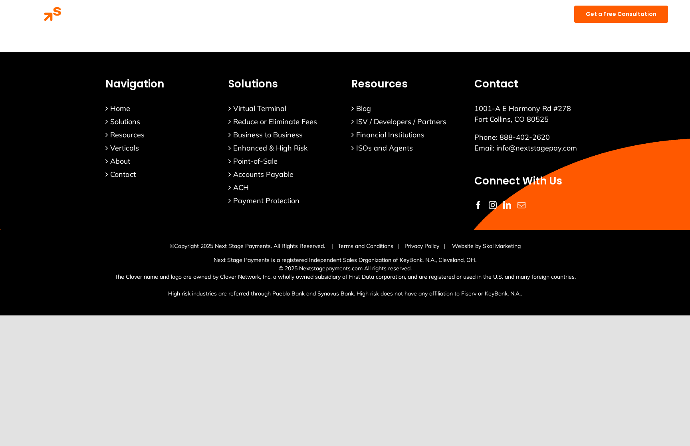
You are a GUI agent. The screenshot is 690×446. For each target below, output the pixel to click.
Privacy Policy (421, 246)
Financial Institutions (390, 134)
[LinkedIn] (507, 205)
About (120, 161)
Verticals (124, 148)
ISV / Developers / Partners (401, 121)
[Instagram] (493, 205)
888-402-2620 (525, 137)
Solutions (125, 121)
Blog (363, 108)
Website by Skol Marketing (486, 246)
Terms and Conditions (365, 246)
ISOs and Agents (384, 148)
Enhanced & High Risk (270, 148)
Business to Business (268, 134)
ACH (241, 187)
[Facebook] (478, 205)
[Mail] (521, 205)
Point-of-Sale (255, 161)
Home (120, 108)
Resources (127, 134)
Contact (123, 174)
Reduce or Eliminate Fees (275, 121)
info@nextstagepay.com (536, 148)
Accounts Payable (263, 174)
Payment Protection (266, 200)
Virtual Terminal (259, 108)
